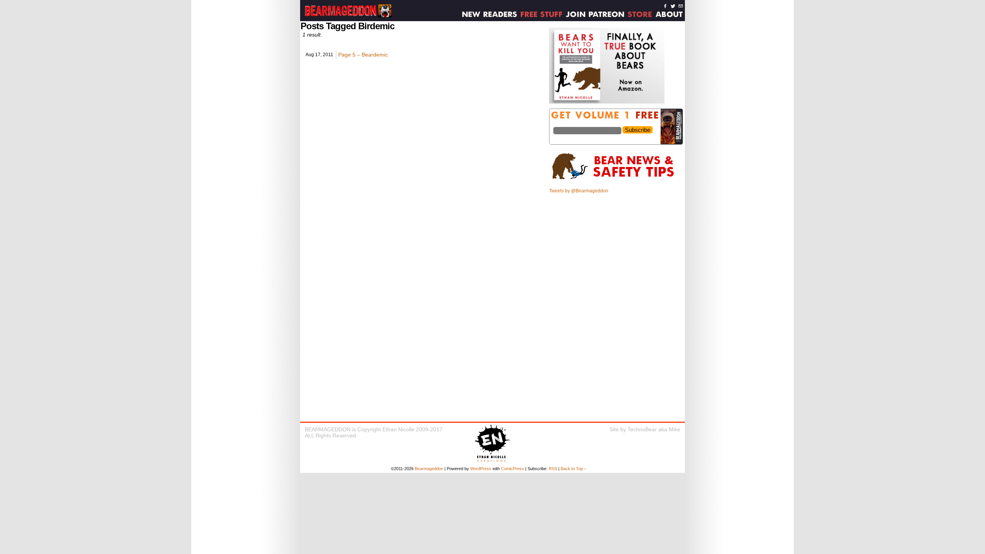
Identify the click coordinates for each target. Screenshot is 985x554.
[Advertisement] (616, 251)
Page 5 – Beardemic (363, 55)
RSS (553, 468)
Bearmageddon (429, 468)
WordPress (480, 468)
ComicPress (512, 468)
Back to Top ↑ (573, 468)
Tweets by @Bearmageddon (578, 191)
